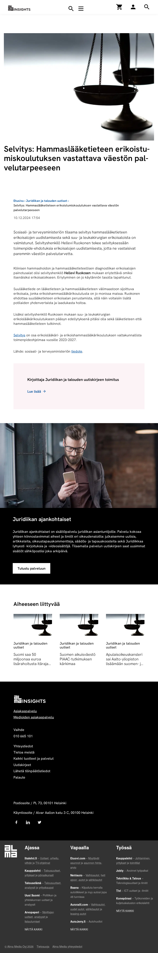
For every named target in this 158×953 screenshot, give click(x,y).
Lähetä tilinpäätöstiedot (31, 771)
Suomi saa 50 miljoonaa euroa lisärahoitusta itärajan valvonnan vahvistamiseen (31, 663)
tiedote (76, 351)
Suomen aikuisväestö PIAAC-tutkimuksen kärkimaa (78, 659)
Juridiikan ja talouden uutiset (46, 201)
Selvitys (19, 335)
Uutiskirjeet (22, 765)
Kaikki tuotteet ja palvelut (33, 758)
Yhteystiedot (23, 746)
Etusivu (18, 201)
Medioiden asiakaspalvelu (33, 717)
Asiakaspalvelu (25, 711)
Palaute (19, 777)
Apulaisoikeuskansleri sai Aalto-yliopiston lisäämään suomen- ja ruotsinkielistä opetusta (124, 663)
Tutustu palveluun (31, 568)
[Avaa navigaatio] (81, 8)
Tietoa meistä (23, 752)
